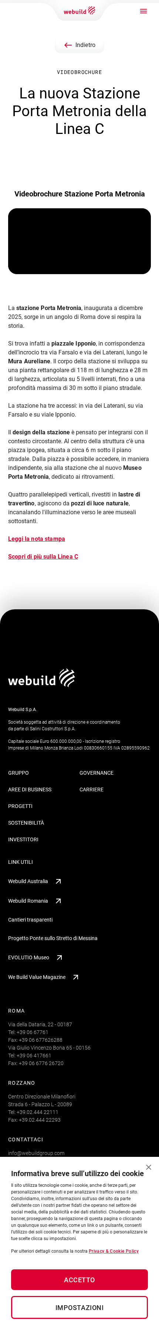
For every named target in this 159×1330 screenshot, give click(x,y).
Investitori (23, 839)
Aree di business (29, 789)
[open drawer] (143, 11)
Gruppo (18, 773)
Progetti (20, 806)
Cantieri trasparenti (30, 920)
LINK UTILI (20, 862)
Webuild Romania (28, 901)
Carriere (92, 789)
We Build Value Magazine (36, 977)
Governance (97, 773)
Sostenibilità (26, 823)
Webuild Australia (28, 881)
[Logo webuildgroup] (41, 684)
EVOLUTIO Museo (28, 957)
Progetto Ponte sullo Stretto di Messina (53, 938)
